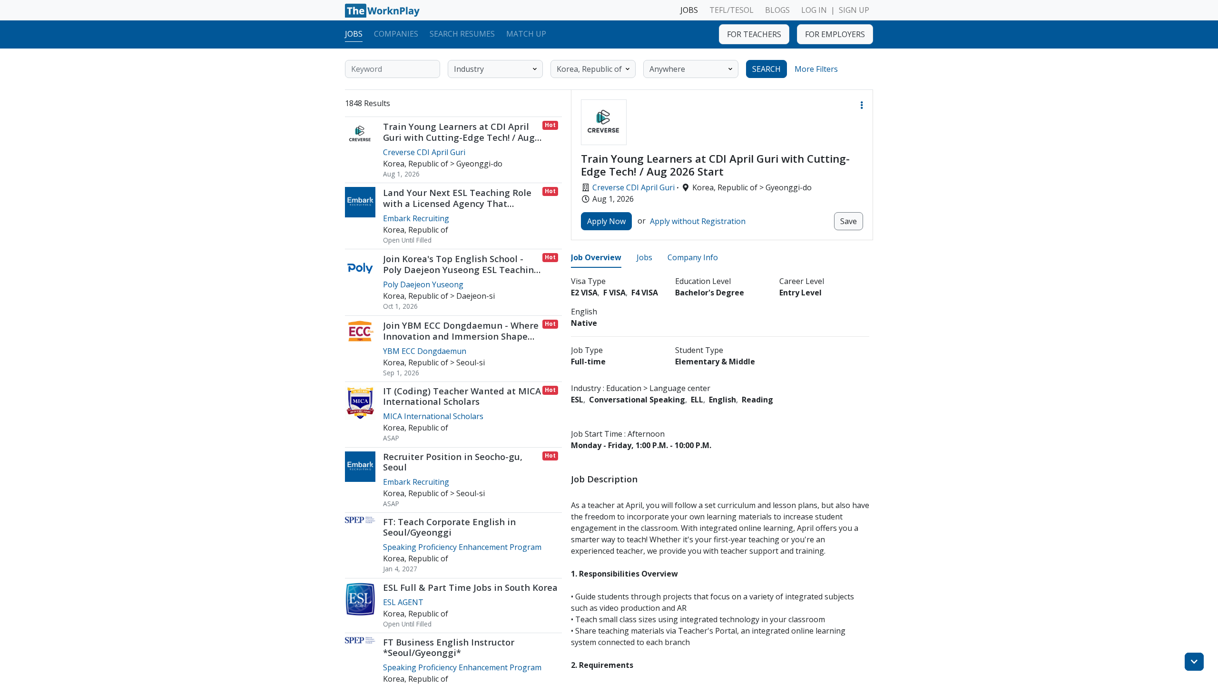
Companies (396, 34)
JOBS (689, 10)
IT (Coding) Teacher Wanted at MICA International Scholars (462, 396)
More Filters (816, 69)
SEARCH (766, 69)
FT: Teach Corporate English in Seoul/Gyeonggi (449, 527)
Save (848, 221)
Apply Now (606, 221)
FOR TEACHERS (754, 34)
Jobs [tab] (644, 257)
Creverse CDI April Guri (633, 187)
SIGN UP (854, 10)
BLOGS (777, 10)
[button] (861, 105)
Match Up (526, 34)
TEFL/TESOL (731, 10)
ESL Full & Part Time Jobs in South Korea (470, 587)
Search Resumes (462, 34)
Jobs (354, 34)
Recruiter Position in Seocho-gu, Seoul (452, 461)
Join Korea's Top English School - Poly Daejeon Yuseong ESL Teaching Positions (461, 269)
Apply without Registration (698, 221)
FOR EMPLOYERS (835, 34)
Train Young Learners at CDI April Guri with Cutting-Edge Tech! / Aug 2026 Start (459, 137)
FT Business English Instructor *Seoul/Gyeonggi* (448, 647)
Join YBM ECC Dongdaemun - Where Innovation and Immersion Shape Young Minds (461, 336)
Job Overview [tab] (596, 257)
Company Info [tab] (693, 257)
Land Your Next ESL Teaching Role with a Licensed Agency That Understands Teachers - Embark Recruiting (457, 208)
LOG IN (814, 10)
